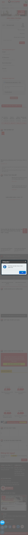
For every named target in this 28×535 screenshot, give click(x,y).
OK (22, 272)
